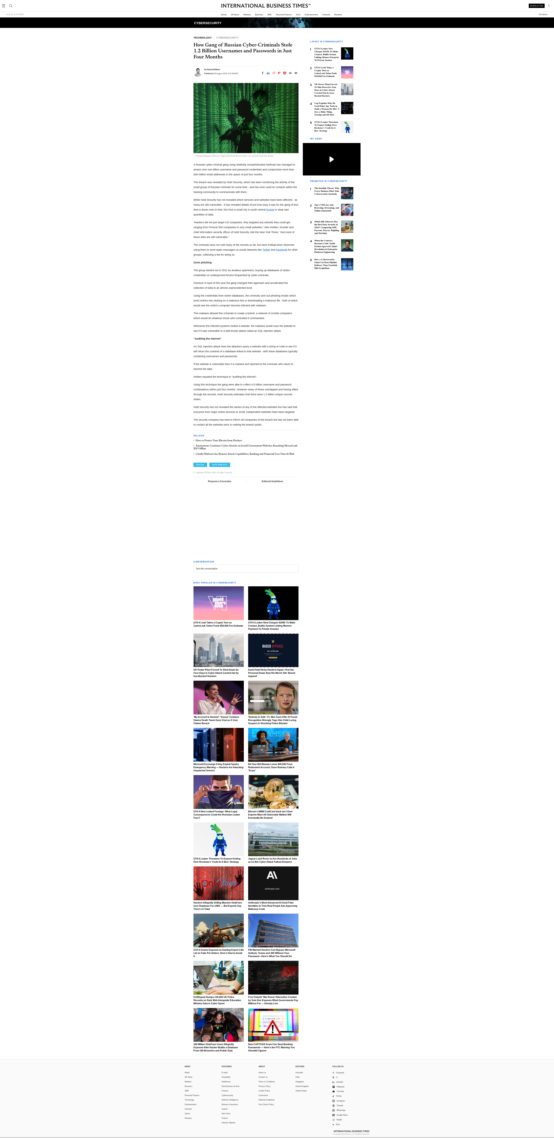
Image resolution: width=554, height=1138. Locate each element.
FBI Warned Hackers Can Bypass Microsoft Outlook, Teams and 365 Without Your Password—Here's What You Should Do (271, 953)
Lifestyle (326, 14)
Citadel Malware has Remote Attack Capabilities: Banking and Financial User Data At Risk (245, 454)
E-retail (225, 1072)
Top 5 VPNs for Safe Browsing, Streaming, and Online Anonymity (326, 208)
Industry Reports (228, 1123)
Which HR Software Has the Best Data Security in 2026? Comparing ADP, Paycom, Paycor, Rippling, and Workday (326, 227)
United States (301, 1091)
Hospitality (226, 1077)
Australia (299, 1072)
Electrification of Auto (230, 1086)
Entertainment (311, 14)
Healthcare (226, 1082)
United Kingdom (302, 1086)
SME (269, 14)
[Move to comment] (295, 73)
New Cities (226, 1113)
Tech (298, 14)
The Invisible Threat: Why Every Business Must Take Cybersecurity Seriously (326, 191)
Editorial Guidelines (272, 481)
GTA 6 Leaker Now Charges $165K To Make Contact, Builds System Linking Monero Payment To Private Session (271, 625)
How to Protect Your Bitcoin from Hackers (219, 440)
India (297, 1077)
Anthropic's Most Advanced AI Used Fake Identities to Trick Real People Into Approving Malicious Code (272, 905)
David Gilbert (213, 69)
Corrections (263, 1095)
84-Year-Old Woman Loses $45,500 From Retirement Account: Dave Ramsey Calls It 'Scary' (271, 767)
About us (262, 1072)
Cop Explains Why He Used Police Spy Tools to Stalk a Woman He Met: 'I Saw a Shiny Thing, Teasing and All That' (326, 109)
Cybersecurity (227, 1095)
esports (225, 1109)
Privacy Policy (265, 1086)
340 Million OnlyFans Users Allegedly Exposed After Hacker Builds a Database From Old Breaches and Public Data (215, 1047)
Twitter (266, 249)
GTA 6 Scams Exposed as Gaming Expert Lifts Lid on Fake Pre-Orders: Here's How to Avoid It (218, 953)
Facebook (281, 249)
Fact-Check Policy (266, 1104)
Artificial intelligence (230, 1100)
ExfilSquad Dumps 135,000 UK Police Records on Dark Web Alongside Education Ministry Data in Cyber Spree (217, 1000)
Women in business (230, 1104)
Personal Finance (284, 14)
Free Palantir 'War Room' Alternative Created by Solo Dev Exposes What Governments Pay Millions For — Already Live (273, 1000)
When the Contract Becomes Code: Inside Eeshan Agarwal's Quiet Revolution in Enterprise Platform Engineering (325, 246)
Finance (225, 1091)
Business (259, 14)
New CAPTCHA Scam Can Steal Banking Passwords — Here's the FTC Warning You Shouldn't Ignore (271, 1047)
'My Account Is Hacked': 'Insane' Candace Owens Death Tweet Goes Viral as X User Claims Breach (216, 720)
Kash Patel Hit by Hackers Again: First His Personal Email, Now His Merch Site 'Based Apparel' (271, 673)
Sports (187, 1113)
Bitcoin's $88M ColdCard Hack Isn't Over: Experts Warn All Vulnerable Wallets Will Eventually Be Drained (270, 814)
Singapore (299, 1082)
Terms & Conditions (267, 1082)
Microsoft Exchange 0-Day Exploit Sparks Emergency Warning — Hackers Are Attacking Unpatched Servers (218, 767)
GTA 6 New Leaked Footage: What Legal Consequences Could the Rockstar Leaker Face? (216, 814)
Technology (189, 1100)
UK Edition (543, 14)
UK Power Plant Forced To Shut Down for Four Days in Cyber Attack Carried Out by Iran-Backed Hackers (216, 673)
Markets (247, 14)
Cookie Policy (264, 1091)
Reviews (338, 14)
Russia (270, 209)
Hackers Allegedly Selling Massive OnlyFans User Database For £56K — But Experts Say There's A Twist (217, 905)
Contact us (263, 1077)
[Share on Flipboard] (279, 73)
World (224, 14)
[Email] (290, 73)
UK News (235, 14)
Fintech (225, 1118)
